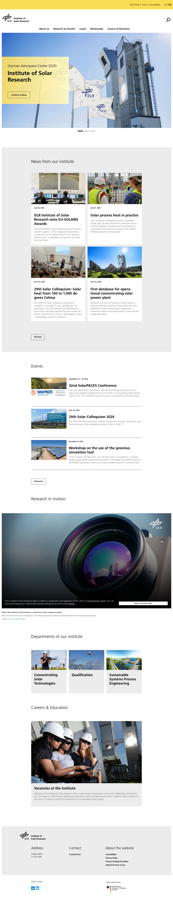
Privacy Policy (111, 858)
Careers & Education (118, 28)
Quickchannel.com (95, 601)
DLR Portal (134, 4)
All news (38, 337)
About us (44, 28)
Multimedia (96, 28)
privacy (71, 603)
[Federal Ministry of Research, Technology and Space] (119, 896)
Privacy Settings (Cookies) (117, 861)
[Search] (168, 19)
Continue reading (19, 95)
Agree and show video (143, 603)
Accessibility (154, 4)
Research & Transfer (64, 28)
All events (38, 481)
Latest (82, 28)
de (165, 4)
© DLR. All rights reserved (16, 619)
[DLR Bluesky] (37, 889)
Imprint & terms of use (115, 865)
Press (144, 4)
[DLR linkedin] (33, 889)
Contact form (75, 854)
